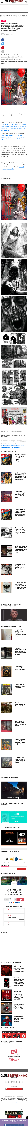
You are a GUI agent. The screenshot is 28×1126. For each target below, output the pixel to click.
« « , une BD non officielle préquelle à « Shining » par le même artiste (13, 138)
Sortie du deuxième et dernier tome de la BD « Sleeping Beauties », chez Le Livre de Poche (21, 549)
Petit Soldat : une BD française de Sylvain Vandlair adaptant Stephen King (20, 567)
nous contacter (14, 1102)
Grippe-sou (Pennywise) (16, 431)
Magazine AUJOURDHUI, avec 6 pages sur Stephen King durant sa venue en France (20, 651)
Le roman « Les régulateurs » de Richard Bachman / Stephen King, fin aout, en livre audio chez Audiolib (18, 995)
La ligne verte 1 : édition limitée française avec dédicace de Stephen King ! (20, 633)
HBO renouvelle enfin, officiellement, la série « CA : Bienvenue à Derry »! (19, 969)
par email (21, 167)
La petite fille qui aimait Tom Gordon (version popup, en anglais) (20, 760)
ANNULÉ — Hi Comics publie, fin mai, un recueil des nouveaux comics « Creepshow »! (20, 458)
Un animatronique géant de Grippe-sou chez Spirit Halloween (19, 1019)
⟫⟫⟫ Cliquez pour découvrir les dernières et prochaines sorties (12, 1042)
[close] (27, 1117)
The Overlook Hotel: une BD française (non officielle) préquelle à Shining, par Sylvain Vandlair (20, 531)
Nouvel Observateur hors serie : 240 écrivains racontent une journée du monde (21, 742)
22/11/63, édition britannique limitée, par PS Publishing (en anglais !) (20, 723)
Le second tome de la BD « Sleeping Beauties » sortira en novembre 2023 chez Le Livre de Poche (20, 585)
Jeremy (7, 34)
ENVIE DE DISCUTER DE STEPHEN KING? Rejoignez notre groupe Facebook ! (12, 446)
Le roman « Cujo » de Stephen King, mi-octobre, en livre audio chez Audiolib (19, 1007)
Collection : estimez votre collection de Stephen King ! (20, 704)
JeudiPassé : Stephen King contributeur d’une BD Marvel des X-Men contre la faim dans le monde (20, 476)
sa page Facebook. (8, 169)
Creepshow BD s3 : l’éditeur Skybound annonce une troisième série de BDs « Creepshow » (20, 512)
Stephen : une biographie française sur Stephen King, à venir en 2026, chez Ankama (20, 494)
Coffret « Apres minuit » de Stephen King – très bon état (20, 668)
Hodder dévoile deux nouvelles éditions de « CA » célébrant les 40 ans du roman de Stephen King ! (19, 982)
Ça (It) (7, 431)
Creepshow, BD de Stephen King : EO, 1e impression (20, 686)
